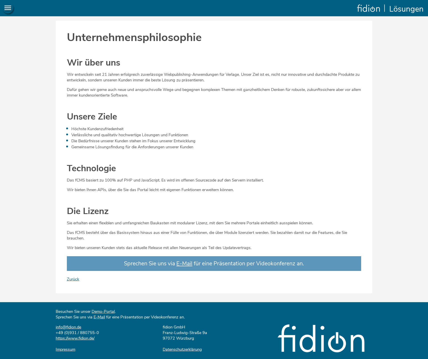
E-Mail (184, 263)
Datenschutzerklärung (182, 349)
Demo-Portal (103, 311)
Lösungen (406, 9)
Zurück (73, 279)
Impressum (65, 349)
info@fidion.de (68, 327)
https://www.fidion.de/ (75, 338)
